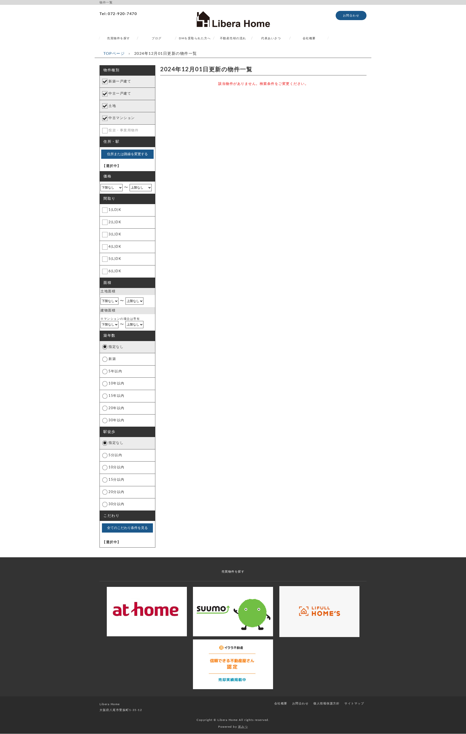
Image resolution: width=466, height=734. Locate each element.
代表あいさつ (271, 38)
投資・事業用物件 (123, 130)
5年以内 (115, 371)
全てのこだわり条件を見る (127, 528)
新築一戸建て (119, 81)
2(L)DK (114, 222)
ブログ (157, 38)
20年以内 (116, 408)
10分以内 (116, 467)
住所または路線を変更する (127, 154)
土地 (112, 106)
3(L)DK (114, 234)
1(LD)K (114, 210)
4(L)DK (114, 246)
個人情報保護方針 (326, 703)
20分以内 (116, 492)
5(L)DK (114, 259)
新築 (112, 359)
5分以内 (115, 455)
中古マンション (121, 118)
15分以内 (116, 479)
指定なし (116, 347)
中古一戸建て (119, 93)
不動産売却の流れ (233, 38)
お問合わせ (351, 15)
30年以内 (116, 420)
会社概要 (309, 38)
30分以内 (116, 504)
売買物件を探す (118, 38)
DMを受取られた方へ (195, 38)
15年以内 (116, 396)
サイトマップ (354, 703)
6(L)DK (114, 271)
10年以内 (116, 383)
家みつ (243, 726)
